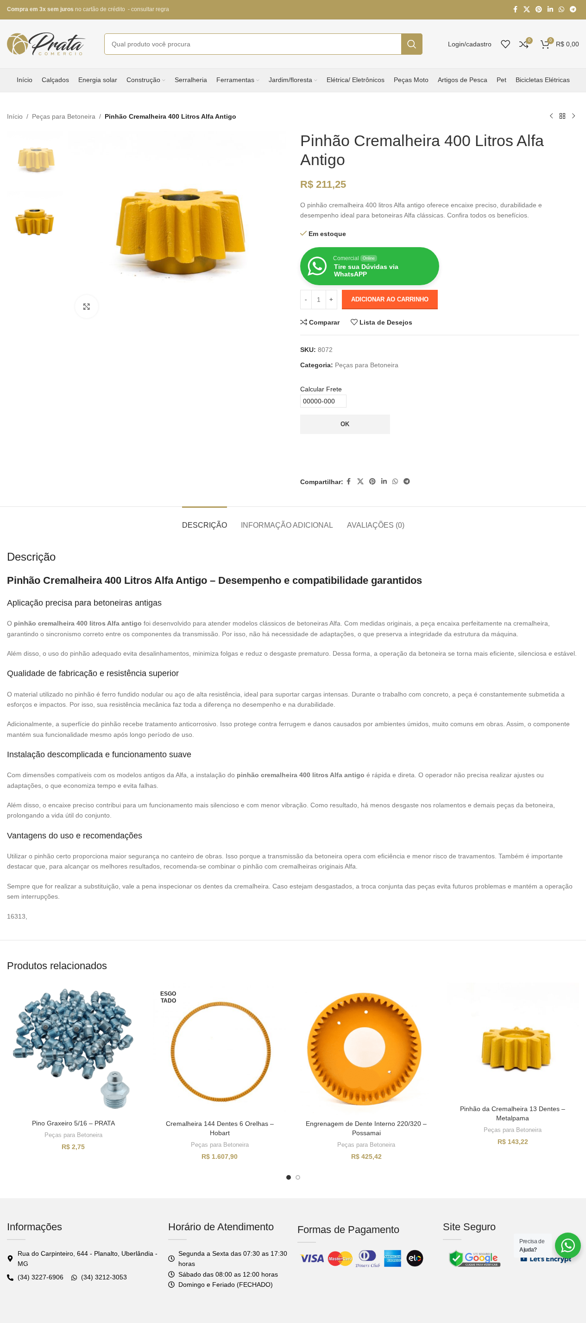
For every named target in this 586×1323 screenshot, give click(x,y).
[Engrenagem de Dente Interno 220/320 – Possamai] (366, 1049)
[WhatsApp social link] (561, 9)
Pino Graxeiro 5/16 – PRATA (73, 1123)
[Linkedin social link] (550, 9)
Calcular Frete (321, 389)
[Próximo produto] (573, 116)
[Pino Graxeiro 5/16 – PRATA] (73, 1049)
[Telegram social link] (573, 9)
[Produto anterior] (551, 116)
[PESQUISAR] (411, 44)
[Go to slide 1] (288, 1177)
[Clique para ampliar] (86, 306)
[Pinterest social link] (539, 9)
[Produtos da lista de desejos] (505, 44)
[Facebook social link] (515, 9)
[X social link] (527, 9)
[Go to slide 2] (298, 1177)
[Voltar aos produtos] (562, 116)
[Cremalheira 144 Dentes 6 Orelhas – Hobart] (219, 1049)
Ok (344, 424)
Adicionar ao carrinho (389, 299)
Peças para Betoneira (63, 116)
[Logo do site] (46, 43)
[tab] (204, 520)
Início (15, 116)
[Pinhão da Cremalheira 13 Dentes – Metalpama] (513, 1041)
